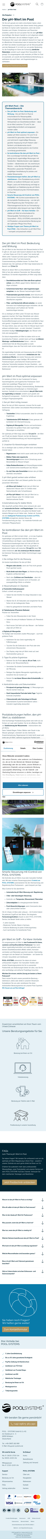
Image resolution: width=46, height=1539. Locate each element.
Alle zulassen (23, 785)
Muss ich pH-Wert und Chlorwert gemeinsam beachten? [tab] (18, 1262)
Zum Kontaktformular (15, 1329)
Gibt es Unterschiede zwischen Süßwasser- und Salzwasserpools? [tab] (19, 1272)
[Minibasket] (42, 4)
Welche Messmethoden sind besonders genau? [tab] (18, 1253)
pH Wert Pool (12, 9)
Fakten (32, 1521)
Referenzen (27, 1481)
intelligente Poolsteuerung (16, 516)
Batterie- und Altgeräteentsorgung (23, 1528)
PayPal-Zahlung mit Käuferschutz (17, 1362)
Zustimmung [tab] (8, 748)
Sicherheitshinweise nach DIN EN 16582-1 (23, 1524)
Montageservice (11, 1386)
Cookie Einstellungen (11, 1518)
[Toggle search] (37, 4)
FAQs (4, 1485)
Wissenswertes (7, 1481)
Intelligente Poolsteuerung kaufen (15, 65)
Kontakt (25, 1485)
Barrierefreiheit (25, 1521)
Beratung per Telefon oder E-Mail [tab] (23, 1101)
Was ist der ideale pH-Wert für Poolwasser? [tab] (17, 1215)
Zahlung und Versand (30, 1462)
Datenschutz (15, 1521)
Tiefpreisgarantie (11, 1391)
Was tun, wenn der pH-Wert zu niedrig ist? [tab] (17, 1230)
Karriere (25, 1488)
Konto (25, 1455)
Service (4, 1474)
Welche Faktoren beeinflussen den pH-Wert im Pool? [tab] (20, 1238)
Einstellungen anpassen (22, 792)
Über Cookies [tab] (38, 748)
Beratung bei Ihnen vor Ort (14, 1382)
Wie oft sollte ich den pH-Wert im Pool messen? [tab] (18, 1207)
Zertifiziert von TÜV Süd (13, 1366)
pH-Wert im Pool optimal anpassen (21, 132)
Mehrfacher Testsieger (13, 1378)
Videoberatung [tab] (23, 1077)
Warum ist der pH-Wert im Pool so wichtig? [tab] (17, 1200)
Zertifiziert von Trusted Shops (15, 1370)
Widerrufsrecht (36, 1518)
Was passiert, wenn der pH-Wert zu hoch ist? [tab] (17, 1223)
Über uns (26, 1474)
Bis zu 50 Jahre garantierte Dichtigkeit (18, 1357)
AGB (29, 1518)
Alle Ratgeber (7, 15)
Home (4, 9)
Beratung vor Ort (8, 1478)
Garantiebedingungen (26, 1537)
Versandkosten (27, 1535)
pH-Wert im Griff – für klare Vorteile (21, 211)
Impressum (22, 1518)
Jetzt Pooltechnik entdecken (19, 1182)
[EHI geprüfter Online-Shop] (42, 1510)
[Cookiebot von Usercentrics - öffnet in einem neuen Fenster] (34, 742)
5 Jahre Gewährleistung (13, 1353)
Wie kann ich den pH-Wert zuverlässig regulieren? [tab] (19, 1246)
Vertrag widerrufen (8, 1488)
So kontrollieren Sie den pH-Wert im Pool (23, 153)
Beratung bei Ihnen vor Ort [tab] (23, 1053)
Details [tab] (23, 748)
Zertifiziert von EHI (11, 1374)
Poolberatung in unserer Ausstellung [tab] (23, 1125)
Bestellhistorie (28, 1459)
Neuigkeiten (27, 1478)
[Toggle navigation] (4, 4)
